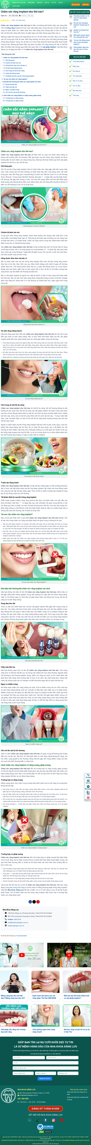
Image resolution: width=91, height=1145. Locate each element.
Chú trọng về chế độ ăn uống (13, 71)
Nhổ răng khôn (77, 90)
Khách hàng (16, 6)
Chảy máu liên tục (10, 87)
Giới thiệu (22, 2)
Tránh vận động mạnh (11, 73)
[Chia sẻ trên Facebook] (30, 902)
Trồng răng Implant (21, 935)
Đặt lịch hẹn (76, 4)
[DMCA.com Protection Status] (45, 1132)
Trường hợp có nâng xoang (13, 98)
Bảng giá (39, 2)
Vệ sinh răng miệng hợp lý (12, 68)
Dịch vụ (47, 2)
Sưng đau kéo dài (10, 84)
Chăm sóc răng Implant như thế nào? (15, 57)
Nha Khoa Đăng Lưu (70, 1140)
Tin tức (53, 2)
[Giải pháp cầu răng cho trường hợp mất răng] (14, 1016)
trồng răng (10, 28)
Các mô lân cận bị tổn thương (14, 92)
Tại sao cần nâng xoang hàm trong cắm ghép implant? (82, 42)
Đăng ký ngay (44, 1078)
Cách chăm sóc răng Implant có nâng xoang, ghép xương (21, 95)
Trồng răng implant (78, 61)
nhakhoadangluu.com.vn (16, 926)
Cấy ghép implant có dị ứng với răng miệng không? (81, 18)
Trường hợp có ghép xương (13, 101)
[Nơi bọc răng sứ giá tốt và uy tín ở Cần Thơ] (77, 1016)
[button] (69, 4)
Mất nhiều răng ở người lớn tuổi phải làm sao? (82, 36)
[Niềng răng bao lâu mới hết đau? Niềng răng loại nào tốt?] (14, 982)
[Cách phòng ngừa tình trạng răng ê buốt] (46, 1016)
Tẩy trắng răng (77, 76)
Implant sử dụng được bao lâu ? (81, 31)
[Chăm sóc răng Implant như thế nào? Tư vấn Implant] (5, 4)
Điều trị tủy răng (78, 81)
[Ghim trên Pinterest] (38, 902)
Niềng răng (31, 2)
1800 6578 (14, 919)
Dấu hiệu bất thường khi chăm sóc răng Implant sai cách (21, 82)
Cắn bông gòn (9, 60)
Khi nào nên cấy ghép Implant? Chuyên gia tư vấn (81, 25)
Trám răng (76, 95)
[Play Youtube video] (22, 955)
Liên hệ (60, 2)
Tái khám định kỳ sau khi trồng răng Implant (18, 76)
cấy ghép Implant (49, 47)
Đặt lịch (88, 783)
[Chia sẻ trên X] (34, 902)
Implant (17, 25)
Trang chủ (15, 2)
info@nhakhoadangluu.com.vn (18, 922)
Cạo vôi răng (76, 86)
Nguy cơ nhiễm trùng (11, 90)
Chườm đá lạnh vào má (12, 63)
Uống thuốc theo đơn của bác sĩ (15, 65)
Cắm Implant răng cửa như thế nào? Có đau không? (81, 49)
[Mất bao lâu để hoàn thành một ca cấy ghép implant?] (77, 982)
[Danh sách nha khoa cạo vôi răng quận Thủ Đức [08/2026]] (46, 982)
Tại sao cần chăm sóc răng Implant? (14, 79)
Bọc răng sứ (76, 71)
